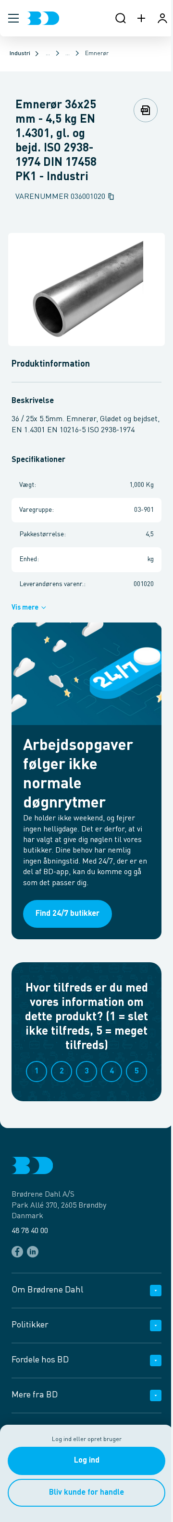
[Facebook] (17, 1251)
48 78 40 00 (30, 1231)
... (48, 54)
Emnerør (97, 54)
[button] (13, 18)
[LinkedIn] (32, 1251)
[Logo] (43, 18)
